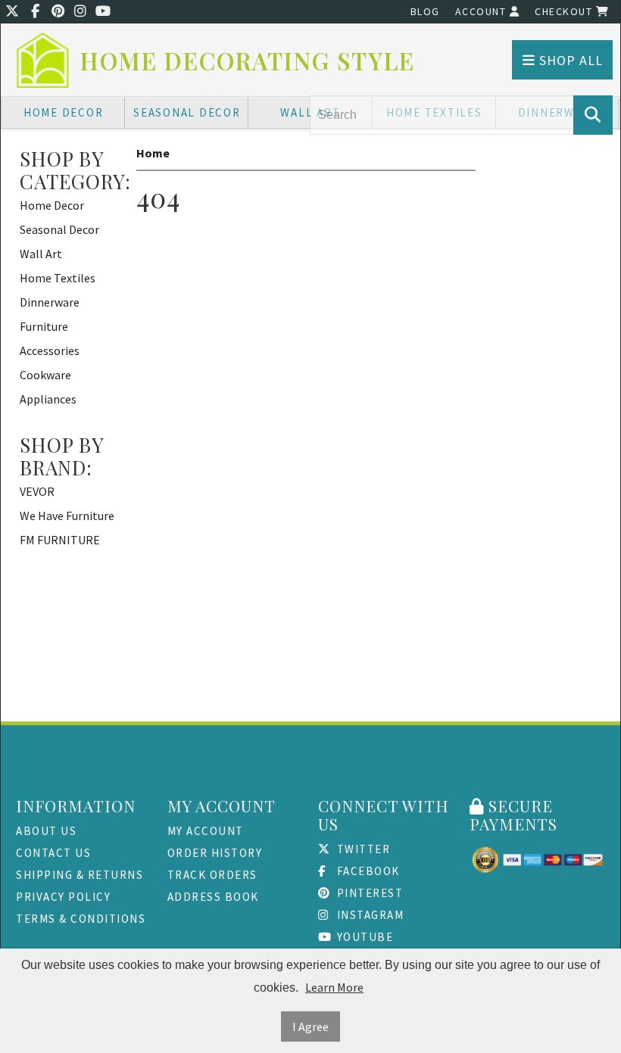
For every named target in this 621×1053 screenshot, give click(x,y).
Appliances (48, 399)
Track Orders (212, 875)
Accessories (50, 350)
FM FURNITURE (60, 539)
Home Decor (63, 112)
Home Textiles (57, 277)
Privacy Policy (63, 896)
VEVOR (37, 491)
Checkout (565, 11)
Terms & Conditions (80, 918)
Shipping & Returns (79, 875)
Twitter (361, 849)
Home (153, 152)
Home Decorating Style (247, 61)
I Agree (310, 1026)
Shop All (569, 60)
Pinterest (368, 893)
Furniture (44, 326)
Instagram (368, 915)
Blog (425, 11)
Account (482, 11)
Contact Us (53, 853)
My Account (205, 831)
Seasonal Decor (187, 112)
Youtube (363, 937)
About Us (46, 831)
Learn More (334, 987)
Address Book (213, 896)
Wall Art (41, 253)
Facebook (366, 871)
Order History (215, 853)
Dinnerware (50, 302)
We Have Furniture (67, 515)
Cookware (45, 374)
